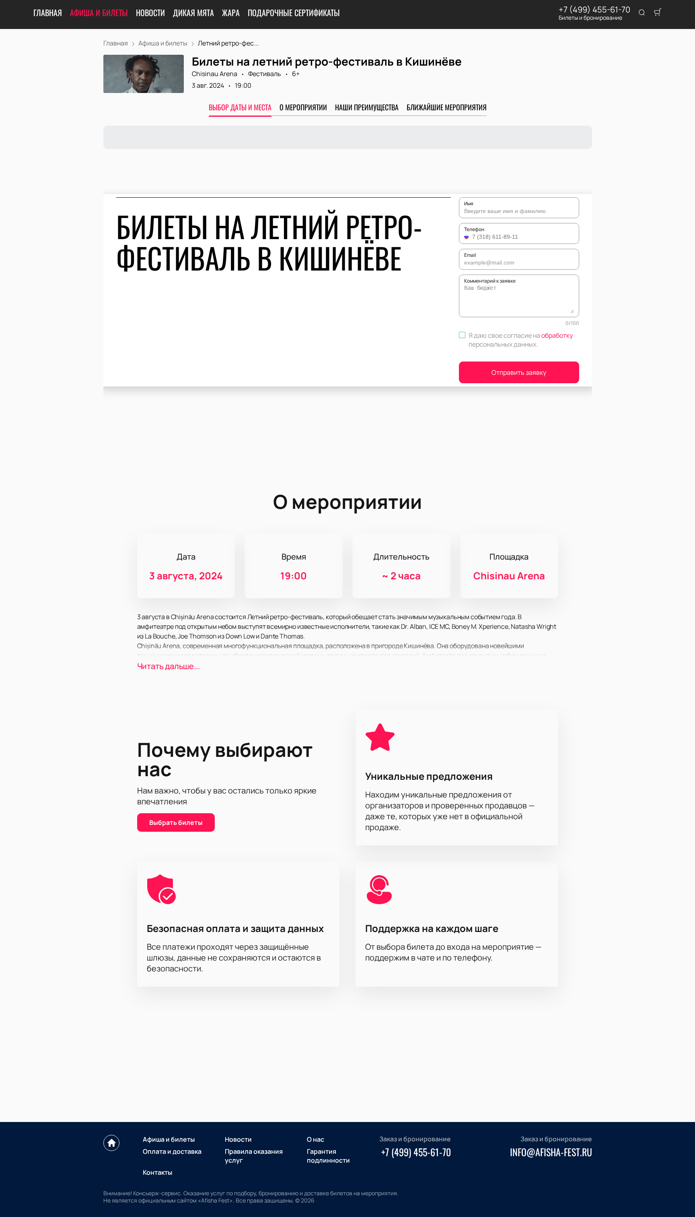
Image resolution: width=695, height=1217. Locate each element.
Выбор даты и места (240, 107)
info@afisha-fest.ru (551, 1151)
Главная (47, 12)
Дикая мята (193, 12)
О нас (315, 1139)
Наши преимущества (367, 107)
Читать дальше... (168, 666)
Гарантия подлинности (328, 1156)
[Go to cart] (658, 13)
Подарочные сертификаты (294, 12)
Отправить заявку (518, 372)
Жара (231, 12)
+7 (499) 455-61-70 (594, 9)
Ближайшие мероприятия (447, 107)
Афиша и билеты (99, 12)
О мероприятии (303, 107)
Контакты (157, 1172)
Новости (150, 12)
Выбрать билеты (176, 822)
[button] (467, 236)
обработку (557, 335)
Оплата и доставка (172, 1151)
